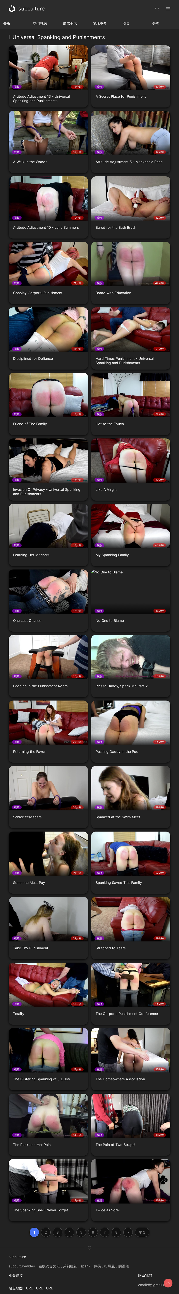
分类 (155, 23)
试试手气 (70, 23)
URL (29, 1288)
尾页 (142, 1232)
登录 (6, 23)
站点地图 (16, 1288)
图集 (126, 23)
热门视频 (40, 23)
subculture (31, 8)
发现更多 (100, 23)
